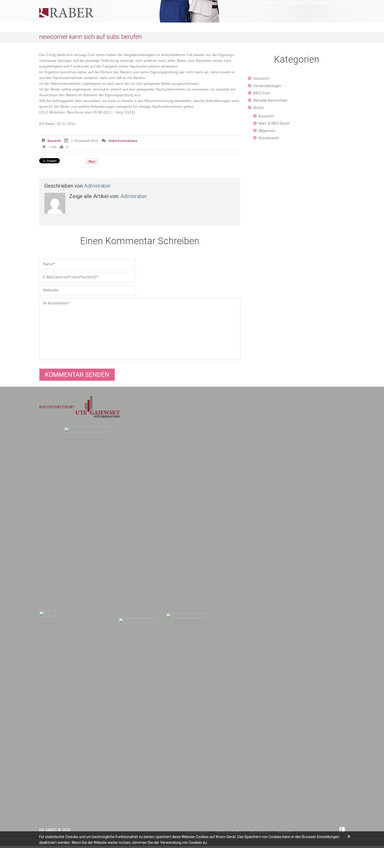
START (237, 2)
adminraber (97, 186)
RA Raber (48, 830)
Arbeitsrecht (269, 138)
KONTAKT (341, 2)
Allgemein (267, 131)
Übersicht (261, 78)
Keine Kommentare (123, 141)
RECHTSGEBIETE (295, 2)
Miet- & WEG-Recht (274, 123)
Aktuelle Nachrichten (270, 100)
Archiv (258, 108)
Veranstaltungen (267, 86)
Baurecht (54, 141)
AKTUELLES (321, 2)
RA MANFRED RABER (261, 2)
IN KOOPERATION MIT (57, 407)
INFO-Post (261, 93)
